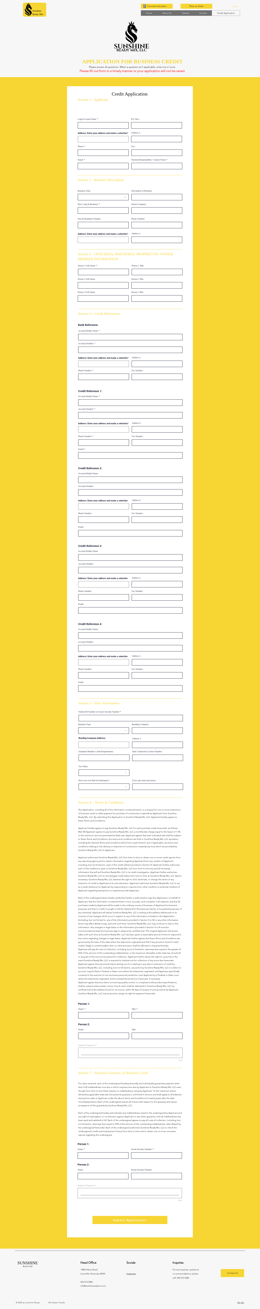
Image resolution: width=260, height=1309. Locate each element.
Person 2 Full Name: (86, 279)
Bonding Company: (140, 724)
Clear (180, 1060)
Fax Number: (137, 371)
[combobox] (103, 139)
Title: (134, 1009)
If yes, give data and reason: (144, 780)
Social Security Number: (141, 1149)
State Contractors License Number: (147, 751)
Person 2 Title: (137, 279)
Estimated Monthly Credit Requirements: (96, 751)
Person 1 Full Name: (87, 266)
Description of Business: (141, 191)
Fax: (133, 146)
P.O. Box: (135, 119)
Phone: (81, 146)
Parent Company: (138, 204)
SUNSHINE (27, 1263)
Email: (80, 160)
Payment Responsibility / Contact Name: (148, 160)
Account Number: (86, 343)
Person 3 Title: (137, 292)
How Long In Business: (88, 204)
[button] (157, 6)
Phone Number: (138, 219)
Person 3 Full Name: (86, 292)
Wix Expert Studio (56, 1302)
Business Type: (84, 191)
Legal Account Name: (87, 119)
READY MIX (28, 1266)
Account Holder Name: (88, 331)
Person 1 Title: (138, 266)
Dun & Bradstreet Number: (89, 219)
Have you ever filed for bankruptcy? (94, 780)
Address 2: (135, 133)
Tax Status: (83, 766)
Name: (81, 1009)
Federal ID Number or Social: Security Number (99, 712)
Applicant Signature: (87, 1045)
